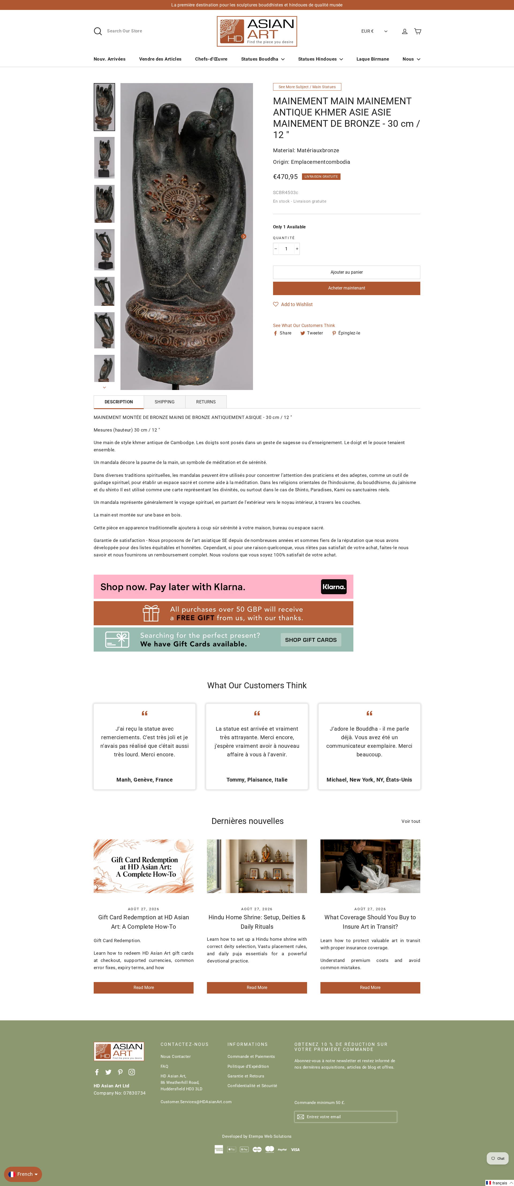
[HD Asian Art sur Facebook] (97, 1072)
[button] (293, 304)
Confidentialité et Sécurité (252, 1085)
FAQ (164, 1066)
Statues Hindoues (317, 59)
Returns (206, 401)
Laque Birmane (373, 59)
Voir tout (411, 821)
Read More (144, 987)
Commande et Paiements (251, 1056)
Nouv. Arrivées (110, 59)
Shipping (165, 401)
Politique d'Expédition (248, 1066)
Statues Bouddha (259, 59)
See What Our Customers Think (304, 325)
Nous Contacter (176, 1056)
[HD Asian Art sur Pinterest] (120, 1072)
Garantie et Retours (246, 1076)
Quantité (284, 238)
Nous (408, 59)
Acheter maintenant (346, 288)
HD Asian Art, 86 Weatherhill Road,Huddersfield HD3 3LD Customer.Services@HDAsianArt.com (190, 1089)
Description (119, 401)
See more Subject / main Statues (307, 87)
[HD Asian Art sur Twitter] (108, 1072)
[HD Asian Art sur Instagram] (131, 1072)
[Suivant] (243, 236)
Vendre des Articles (160, 59)
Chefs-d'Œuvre (211, 59)
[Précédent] (130, 236)
